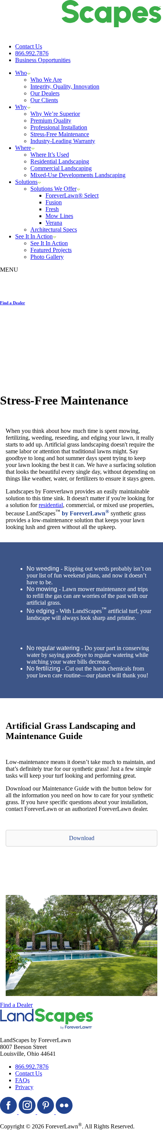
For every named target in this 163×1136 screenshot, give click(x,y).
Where (23, 148)
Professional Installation (58, 127)
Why (21, 107)
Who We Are (46, 79)
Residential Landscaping (59, 161)
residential (51, 505)
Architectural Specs (53, 229)
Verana (53, 222)
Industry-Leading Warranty (62, 141)
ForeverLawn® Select (72, 195)
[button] (81, 838)
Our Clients (44, 100)
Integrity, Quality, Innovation (64, 86)
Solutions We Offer (53, 188)
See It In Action (34, 236)
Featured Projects (51, 250)
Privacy (24, 1087)
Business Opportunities (43, 60)
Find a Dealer (16, 1005)
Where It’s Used (49, 154)
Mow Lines (59, 216)
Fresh (52, 209)
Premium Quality (50, 120)
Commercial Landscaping (61, 168)
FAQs (22, 1080)
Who (21, 73)
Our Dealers (45, 93)
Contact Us (28, 46)
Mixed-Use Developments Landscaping (77, 175)
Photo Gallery (47, 257)
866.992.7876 (32, 53)
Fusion (53, 202)
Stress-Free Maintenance (59, 134)
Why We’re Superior (55, 113)
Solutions (26, 182)
